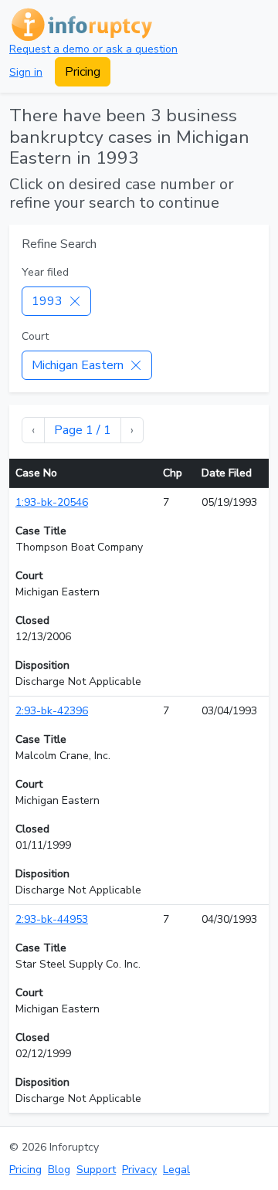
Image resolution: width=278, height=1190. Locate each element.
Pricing (82, 71)
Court (35, 336)
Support (96, 1169)
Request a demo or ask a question (93, 49)
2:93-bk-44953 (51, 919)
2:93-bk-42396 (51, 710)
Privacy (139, 1169)
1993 (47, 301)
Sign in (25, 72)
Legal (176, 1169)
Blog (59, 1169)
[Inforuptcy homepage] (80, 23)
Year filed (45, 272)
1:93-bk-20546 (51, 502)
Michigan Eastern (78, 365)
